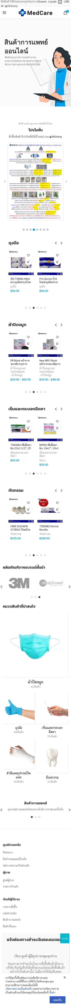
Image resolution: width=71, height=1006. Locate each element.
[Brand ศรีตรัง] (51, 583)
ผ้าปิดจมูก (17, 375)
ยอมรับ (57, 1000)
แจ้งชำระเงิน (9, 913)
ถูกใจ (28, 255)
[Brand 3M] (19, 583)
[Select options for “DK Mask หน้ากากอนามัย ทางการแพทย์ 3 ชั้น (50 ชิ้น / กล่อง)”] (28, 343)
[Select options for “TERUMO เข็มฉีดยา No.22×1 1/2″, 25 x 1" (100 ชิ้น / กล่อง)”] (28, 428)
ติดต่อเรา (8, 852)
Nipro (42, 460)
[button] (24, 230)
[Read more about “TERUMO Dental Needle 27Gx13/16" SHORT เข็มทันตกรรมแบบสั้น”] (57, 509)
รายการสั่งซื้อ (10, 906)
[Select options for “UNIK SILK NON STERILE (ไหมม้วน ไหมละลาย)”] (28, 509)
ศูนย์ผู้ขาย (8, 880)
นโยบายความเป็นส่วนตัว (16, 865)
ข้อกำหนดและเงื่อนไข (15, 859)
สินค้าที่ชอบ (9, 926)
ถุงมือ (13, 286)
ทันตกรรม (15, 533)
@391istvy (55, 136)
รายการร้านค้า (11, 886)
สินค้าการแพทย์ (11, 919)
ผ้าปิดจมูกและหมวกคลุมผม (18, 369)
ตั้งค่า (52, 992)
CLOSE (65, 938)
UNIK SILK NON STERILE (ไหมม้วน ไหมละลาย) (20, 529)
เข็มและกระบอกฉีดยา (19, 454)
